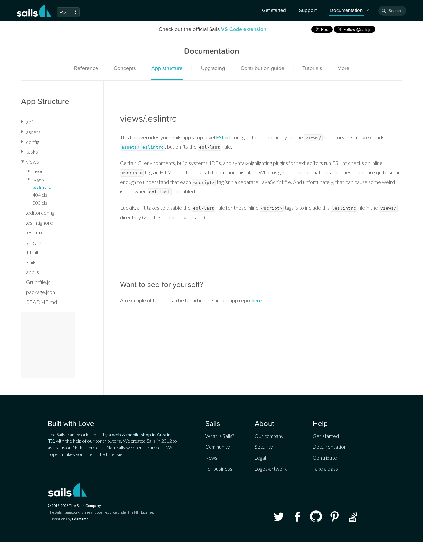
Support (308, 10)
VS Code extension (243, 29)
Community (217, 447)
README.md (41, 302)
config (32, 142)
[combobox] (392, 11)
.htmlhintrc (38, 252)
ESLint (223, 137)
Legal (260, 458)
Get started (274, 10)
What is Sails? (219, 436)
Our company (269, 436)
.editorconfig (40, 212)
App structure (167, 68)
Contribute (325, 458)
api (29, 122)
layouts (40, 171)
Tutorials (312, 68)
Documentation (330, 447)
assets (33, 132)
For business (218, 469)
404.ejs (40, 195)
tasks (32, 151)
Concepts (125, 68)
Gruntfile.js (38, 282)
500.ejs (40, 203)
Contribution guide (262, 68)
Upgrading (213, 68)
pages (38, 179)
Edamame (80, 519)
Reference (86, 68)
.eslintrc (42, 187)
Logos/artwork (271, 469)
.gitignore (36, 242)
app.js (32, 272)
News (211, 458)
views (32, 161)
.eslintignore (39, 222)
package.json (40, 292)
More (343, 68)
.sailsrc (33, 262)
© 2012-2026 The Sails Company (74, 505)
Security (264, 447)
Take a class (325, 469)
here (257, 300)
